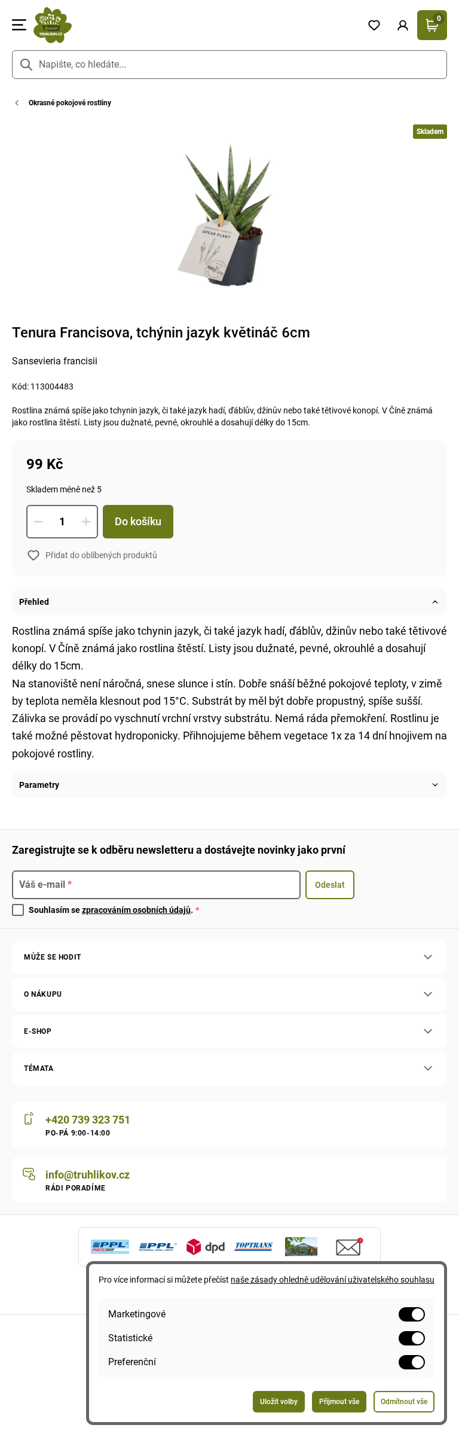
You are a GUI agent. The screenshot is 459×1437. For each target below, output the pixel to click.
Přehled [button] (34, 602)
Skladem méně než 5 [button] (64, 489)
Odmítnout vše (404, 1402)
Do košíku (138, 521)
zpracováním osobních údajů (136, 910)
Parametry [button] (39, 785)
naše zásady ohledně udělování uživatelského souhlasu (332, 1279)
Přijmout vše (339, 1402)
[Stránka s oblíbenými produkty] (374, 25)
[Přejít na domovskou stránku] (193, 25)
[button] (402, 25)
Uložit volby (279, 1402)
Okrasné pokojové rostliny (70, 103)
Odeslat (330, 885)
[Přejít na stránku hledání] (26, 65)
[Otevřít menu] (19, 25)
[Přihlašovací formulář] (402, 25)
